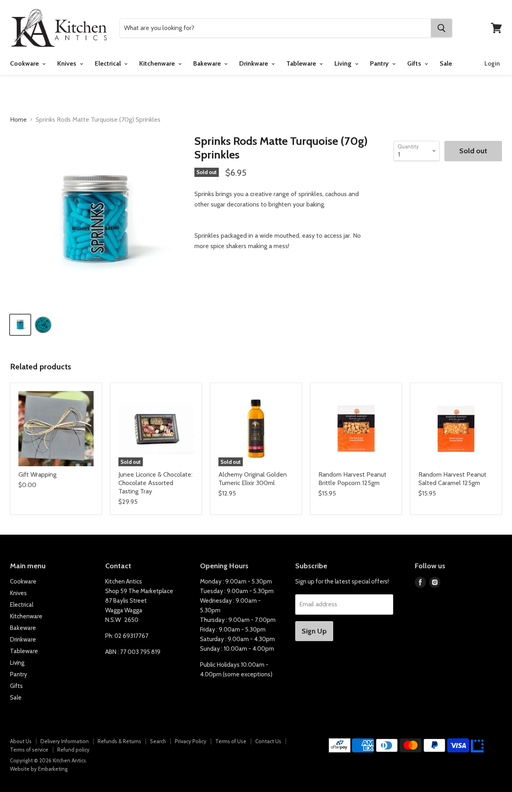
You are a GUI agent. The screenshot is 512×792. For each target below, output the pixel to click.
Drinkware (254, 63)
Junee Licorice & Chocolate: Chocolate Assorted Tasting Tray (155, 483)
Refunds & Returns (119, 741)
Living (343, 63)
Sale (446, 63)
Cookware (25, 63)
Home (18, 119)
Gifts (415, 63)
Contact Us (268, 741)
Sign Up (314, 631)
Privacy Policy (190, 741)
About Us (21, 741)
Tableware (302, 63)
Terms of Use (230, 741)
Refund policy (73, 749)
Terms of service (29, 749)
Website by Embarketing (39, 769)
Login (492, 63)
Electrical (108, 63)
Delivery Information (64, 741)
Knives (67, 63)
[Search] (441, 28)
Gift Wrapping (37, 474)
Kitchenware (157, 63)
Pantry (380, 63)
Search (158, 741)
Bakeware (207, 63)
